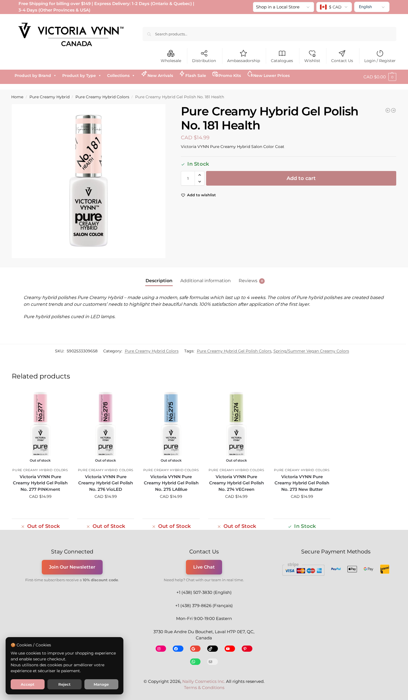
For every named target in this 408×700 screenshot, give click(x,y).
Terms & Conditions (204, 687)
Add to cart (301, 178)
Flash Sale (195, 75)
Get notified (40, 508)
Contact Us (342, 60)
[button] (379, 77)
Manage (101, 684)
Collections (118, 75)
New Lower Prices (271, 75)
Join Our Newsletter (72, 567)
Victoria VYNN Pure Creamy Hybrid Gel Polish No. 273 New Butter (302, 483)
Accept (27, 684)
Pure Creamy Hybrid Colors (102, 97)
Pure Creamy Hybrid (49, 97)
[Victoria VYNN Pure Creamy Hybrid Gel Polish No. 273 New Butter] (301, 427)
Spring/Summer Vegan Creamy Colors (311, 351)
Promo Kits (229, 75)
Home (17, 97)
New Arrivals (160, 75)
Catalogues (282, 60)
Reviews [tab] (251, 280)
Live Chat (204, 567)
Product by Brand (33, 75)
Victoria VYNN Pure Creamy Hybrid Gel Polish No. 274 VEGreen (236, 483)
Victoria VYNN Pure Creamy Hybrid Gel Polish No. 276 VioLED (105, 483)
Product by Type (79, 75)
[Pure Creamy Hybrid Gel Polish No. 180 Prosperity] (393, 110)
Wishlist (312, 60)
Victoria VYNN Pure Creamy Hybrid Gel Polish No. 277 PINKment (40, 483)
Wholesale (171, 60)
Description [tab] (159, 280)
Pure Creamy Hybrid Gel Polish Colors (234, 351)
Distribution (204, 60)
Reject (64, 684)
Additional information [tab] (205, 280)
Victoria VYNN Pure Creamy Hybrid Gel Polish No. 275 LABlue (171, 483)
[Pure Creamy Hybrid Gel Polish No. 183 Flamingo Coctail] (388, 110)
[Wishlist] (60, 397)
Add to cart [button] (302, 508)
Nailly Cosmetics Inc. (203, 681)
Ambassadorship (243, 60)
